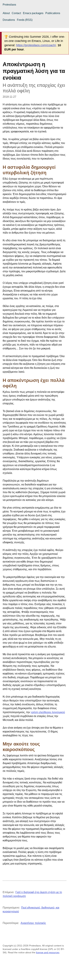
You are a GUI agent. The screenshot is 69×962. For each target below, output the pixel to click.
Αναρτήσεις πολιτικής (33, 923)
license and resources (47, 952)
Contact (16, 13)
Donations (9, 19)
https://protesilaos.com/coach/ (36, 45)
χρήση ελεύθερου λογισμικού (48, 712)
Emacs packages (33, 13)
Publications (52, 13)
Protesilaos (9, 4)
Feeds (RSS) (24, 19)
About (6, 13)
